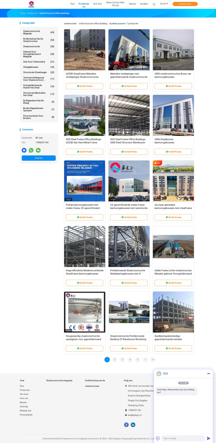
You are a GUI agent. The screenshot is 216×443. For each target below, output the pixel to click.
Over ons (24, 398)
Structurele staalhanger (38, 72)
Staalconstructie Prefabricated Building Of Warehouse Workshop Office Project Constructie (128, 339)
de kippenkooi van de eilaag (38, 101)
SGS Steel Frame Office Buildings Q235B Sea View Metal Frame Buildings (83, 142)
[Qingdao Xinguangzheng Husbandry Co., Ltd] (31, 4)
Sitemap (24, 406)
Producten (25, 390)
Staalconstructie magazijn (38, 32)
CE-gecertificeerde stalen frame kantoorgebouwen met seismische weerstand (129, 208)
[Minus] (208, 373)
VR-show (24, 394)
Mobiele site (25, 410)
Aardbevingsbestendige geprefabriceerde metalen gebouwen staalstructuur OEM (171, 339)
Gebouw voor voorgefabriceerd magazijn (38, 54)
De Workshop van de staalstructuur (38, 40)
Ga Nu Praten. (185, 4)
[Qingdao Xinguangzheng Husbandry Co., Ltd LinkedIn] (133, 424)
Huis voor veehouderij (38, 62)
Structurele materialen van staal (38, 94)
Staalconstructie (38, 46)
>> (153, 359)
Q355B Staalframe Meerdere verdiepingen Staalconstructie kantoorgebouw (82, 77)
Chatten (39, 158)
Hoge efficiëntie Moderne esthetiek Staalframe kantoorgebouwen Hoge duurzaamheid (84, 273)
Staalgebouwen (38, 67)
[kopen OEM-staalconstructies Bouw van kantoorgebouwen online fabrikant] (173, 49)
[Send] (208, 438)
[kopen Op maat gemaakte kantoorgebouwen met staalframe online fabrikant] (173, 181)
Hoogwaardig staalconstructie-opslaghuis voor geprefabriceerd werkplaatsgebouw (83, 339)
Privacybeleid (26, 415)
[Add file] (158, 438)
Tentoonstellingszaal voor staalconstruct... (38, 78)
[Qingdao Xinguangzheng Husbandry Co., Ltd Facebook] (126, 424)
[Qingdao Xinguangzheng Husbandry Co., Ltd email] (24, 150)
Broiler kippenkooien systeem (38, 109)
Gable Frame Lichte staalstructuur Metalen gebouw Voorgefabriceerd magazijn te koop (173, 273)
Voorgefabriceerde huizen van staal (38, 86)
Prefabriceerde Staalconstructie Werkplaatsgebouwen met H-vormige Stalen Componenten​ (127, 273)
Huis (22, 386)
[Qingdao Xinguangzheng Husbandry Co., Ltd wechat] (38, 150)
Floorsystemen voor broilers (38, 117)
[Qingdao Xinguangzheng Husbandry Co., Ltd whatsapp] (31, 150)
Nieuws (23, 402)
